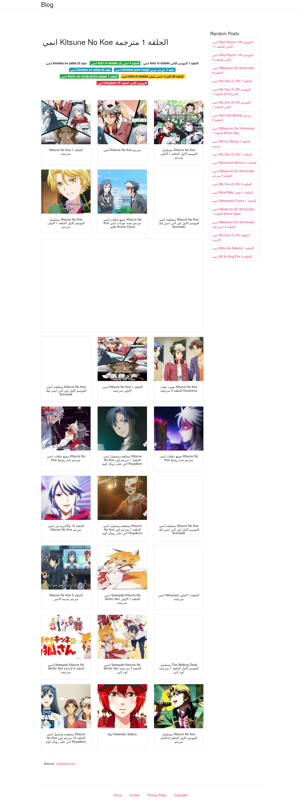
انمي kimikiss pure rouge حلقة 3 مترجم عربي (144, 70)
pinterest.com (66, 763)
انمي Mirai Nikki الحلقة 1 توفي (232, 192)
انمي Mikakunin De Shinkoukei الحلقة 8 (233, 70)
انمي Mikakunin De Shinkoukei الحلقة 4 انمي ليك (233, 224)
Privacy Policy (157, 795)
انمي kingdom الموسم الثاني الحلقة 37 (122, 83)
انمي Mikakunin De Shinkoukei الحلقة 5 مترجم (233, 173)
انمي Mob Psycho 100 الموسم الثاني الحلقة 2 (232, 57)
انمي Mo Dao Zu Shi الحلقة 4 (232, 184)
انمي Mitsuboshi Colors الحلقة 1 (234, 200)
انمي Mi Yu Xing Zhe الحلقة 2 (232, 256)
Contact (134, 795)
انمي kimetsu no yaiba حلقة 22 (90, 70)
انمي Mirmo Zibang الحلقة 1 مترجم (231, 143)
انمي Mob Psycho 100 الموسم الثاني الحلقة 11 (232, 44)
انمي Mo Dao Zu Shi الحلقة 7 (232, 81)
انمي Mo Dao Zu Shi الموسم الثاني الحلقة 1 (231, 104)
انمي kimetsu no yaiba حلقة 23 (66, 63)
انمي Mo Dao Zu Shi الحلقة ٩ (232, 154)
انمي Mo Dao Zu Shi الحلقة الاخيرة (230, 237)
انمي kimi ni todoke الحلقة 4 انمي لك (115, 63)
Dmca (117, 795)
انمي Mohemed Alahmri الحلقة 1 (234, 162)
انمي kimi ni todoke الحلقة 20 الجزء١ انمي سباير (153, 76)
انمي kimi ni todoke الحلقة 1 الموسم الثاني (171, 63)
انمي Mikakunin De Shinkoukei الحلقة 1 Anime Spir (233, 130)
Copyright (181, 795)
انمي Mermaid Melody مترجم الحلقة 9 (232, 117)
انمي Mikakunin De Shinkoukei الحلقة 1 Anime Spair (233, 211)
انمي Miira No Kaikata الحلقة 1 (233, 248)
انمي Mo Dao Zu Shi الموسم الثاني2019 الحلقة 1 (231, 91)
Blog (47, 4)
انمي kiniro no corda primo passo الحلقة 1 (89, 76)
